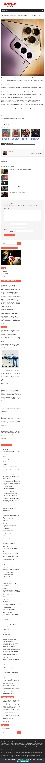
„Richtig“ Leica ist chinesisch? (8, 486)
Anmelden (5, 271)
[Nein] (43, 760)
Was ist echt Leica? (6, 576)
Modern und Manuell (7, 472)
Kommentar (6, 208)
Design (10, 144)
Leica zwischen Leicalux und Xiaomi (9, 583)
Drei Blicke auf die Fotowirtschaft (9, 488)
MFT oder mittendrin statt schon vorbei (10, 598)
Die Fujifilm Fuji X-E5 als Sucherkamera (17, 181)
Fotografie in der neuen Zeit (8, 536)
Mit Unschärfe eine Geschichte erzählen (10, 657)
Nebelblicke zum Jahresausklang (9, 508)
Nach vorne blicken (6, 510)
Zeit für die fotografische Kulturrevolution (11, 636)
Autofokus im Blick (6, 528)
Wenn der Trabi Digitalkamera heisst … (10, 621)
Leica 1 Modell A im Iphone (8, 574)
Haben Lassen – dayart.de (8, 718)
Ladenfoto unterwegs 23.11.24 (9, 607)
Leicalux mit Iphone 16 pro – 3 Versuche (10, 616)
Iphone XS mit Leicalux (7, 612)
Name (5, 224)
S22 (29, 144)
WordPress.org (5, 276)
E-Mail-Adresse (5, 228)
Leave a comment (16, 17)
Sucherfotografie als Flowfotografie (10, 670)
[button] (2, 124)
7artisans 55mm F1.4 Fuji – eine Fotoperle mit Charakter (20, 169)
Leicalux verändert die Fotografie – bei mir (11, 572)
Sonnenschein (5, 578)
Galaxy (18, 144)
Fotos (14, 144)
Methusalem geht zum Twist (15, 186)
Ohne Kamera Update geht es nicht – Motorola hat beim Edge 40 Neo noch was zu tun (11, 680)
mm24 (10, 17)
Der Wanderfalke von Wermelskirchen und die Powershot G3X (11, 720)
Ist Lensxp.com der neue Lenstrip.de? (10, 493)
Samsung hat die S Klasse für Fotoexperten (11, 451)
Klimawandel (5, 504)
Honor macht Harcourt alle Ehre (9, 490)
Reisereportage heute (7, 637)
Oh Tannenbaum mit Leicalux (8, 581)
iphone (22, 144)
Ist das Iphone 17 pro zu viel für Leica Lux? (11, 498)
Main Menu (5, 10)
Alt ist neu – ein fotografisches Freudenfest (11, 476)
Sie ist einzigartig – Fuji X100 (8, 491)
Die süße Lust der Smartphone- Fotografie (33, 160)
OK (17, 761)
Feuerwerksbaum (6, 506)
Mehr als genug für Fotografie (8, 513)
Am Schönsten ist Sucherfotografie (10, 474)
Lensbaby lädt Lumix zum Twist (16, 175)
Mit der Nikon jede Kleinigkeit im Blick (10, 614)
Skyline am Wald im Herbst (8, 683)
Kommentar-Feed (6, 275)
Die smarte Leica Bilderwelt (8, 530)
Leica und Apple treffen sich (8, 641)
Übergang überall (6, 478)
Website (11, 231)
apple (7, 144)
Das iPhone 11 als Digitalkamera (9, 567)
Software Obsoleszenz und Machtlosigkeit (11, 548)
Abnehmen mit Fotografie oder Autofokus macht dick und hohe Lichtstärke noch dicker (11, 502)
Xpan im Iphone (6, 631)
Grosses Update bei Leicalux (8, 622)
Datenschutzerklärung (24, 761)
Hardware (10, 143)
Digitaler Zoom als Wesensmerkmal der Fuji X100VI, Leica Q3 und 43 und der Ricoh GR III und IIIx (11, 592)
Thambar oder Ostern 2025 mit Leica (10, 566)
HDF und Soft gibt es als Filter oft (9, 512)
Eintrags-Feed (5, 273)
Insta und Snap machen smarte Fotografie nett (18, 192)
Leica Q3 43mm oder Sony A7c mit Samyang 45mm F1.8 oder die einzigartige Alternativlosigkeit (11, 604)
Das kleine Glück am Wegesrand (9, 646)
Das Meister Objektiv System (8, 531)
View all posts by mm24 (36, 153)
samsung (32, 144)
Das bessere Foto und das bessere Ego (10, 665)
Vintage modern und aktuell (8, 458)
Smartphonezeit (6, 585)
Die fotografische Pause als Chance (10, 639)
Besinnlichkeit (5, 579)
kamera (26, 144)
